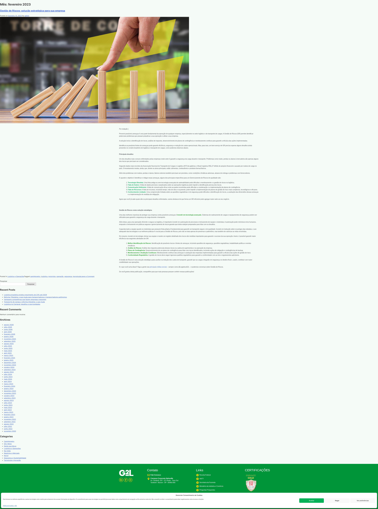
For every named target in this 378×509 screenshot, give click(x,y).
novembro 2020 (10, 431)
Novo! (6, 456)
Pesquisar (3, 281)
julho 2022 (8, 426)
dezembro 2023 (10, 391)
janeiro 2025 (8, 360)
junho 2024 (8, 377)
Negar (337, 501)
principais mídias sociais (158, 267)
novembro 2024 (10, 365)
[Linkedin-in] (121, 480)
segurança (68, 276)
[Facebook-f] (126, 480)
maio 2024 (8, 379)
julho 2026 (8, 327)
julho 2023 (8, 403)
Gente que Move (10, 446)
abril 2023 (8, 410)
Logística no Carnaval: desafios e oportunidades (22, 304)
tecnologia (77, 276)
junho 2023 (8, 405)
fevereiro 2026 (9, 334)
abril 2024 (8, 381)
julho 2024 (8, 374)
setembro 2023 (9, 398)
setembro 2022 (9, 422)
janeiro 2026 (8, 337)
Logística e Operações (15, 276)
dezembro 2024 (10, 363)
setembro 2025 (9, 341)
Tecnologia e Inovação (12, 460)
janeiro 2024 (8, 389)
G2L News (8, 444)
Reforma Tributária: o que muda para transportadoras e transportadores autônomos (35, 297)
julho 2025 (8, 346)
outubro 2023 (9, 396)
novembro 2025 (10, 339)
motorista (52, 276)
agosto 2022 (9, 424)
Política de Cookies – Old (10, 505)
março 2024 (8, 384)
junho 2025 (8, 348)
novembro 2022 (10, 419)
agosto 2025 (9, 344)
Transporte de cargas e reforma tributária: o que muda (24, 302)
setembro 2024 (9, 370)
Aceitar (311, 501)
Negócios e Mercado (11, 453)
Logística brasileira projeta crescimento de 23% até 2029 (25, 295)
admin (27, 16)
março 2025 (8, 355)
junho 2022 (8, 429)
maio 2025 (8, 351)
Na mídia (7, 451)
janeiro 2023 (8, 417)
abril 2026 (8, 332)
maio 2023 (8, 407)
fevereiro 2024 (9, 386)
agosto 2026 (9, 325)
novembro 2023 (10, 393)
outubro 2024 (9, 367)
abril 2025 (8, 353)
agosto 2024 (9, 372)
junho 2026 (8, 329)
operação (59, 276)
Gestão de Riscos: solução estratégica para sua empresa (32, 10)
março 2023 (8, 412)
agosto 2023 (9, 400)
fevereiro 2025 (9, 358)
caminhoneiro (35, 276)
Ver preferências (363, 501)
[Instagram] (130, 480)
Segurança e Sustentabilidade (15, 458)
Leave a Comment (87, 276)
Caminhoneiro (9, 441)
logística (44, 276)
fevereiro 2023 (9, 415)
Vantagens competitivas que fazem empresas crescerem (25, 299)
